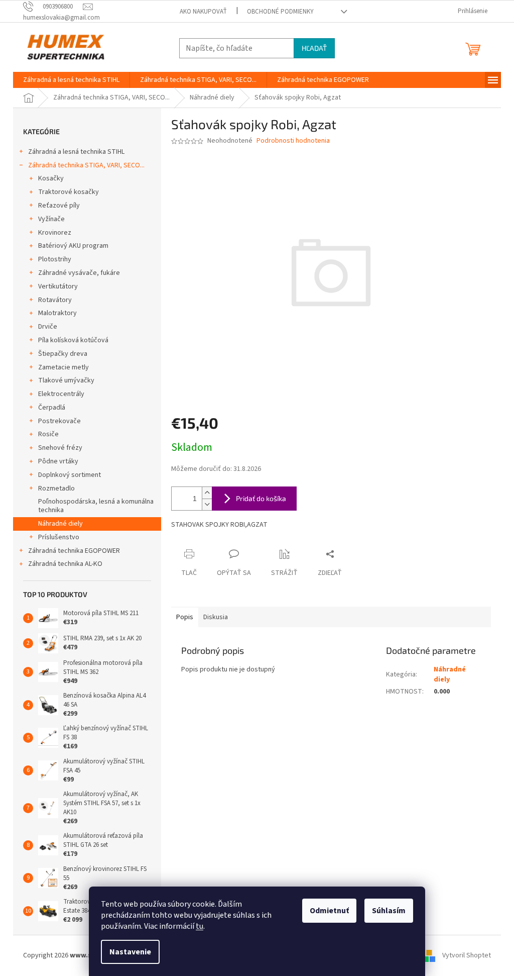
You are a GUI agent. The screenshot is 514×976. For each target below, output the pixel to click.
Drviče (47, 327)
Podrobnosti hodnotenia (293, 141)
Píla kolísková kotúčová (73, 340)
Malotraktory (57, 313)
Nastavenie (130, 951)
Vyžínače (51, 219)
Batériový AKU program (73, 246)
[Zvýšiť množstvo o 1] (207, 493)
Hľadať (314, 48)
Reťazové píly (59, 206)
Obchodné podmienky (280, 11)
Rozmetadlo (56, 488)
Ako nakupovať (203, 11)
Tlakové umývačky (66, 380)
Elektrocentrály (61, 394)
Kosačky (51, 178)
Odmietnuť (329, 910)
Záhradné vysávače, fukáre (79, 273)
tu (199, 926)
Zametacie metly (63, 367)
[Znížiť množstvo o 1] (207, 504)
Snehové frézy (60, 448)
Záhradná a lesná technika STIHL (76, 152)
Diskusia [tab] (215, 617)
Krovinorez (54, 233)
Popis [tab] (184, 617)
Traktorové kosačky (68, 192)
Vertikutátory (58, 286)
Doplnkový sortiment (69, 475)
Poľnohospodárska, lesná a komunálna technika (96, 506)
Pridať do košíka (261, 498)
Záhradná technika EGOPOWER (74, 551)
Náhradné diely (60, 524)
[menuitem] (71, 80)
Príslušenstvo (58, 537)
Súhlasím (389, 910)
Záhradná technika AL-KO (65, 564)
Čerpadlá (51, 408)
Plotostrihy (54, 259)
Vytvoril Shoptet (466, 955)
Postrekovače (59, 421)
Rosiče (48, 434)
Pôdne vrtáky (58, 461)
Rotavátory (55, 300)
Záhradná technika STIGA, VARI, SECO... (86, 165)
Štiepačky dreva (62, 354)
